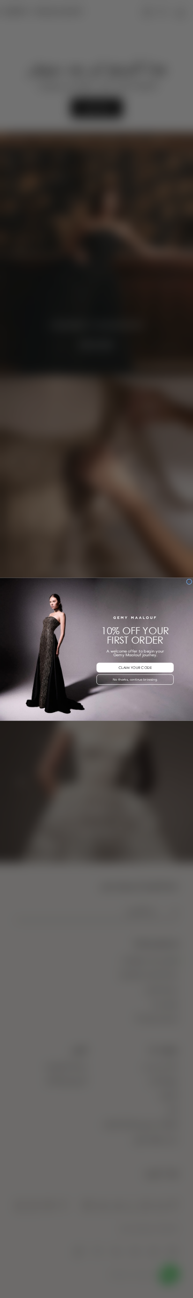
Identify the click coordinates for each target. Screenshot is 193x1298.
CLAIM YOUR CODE (135, 667)
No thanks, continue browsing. (135, 679)
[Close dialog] (189, 581)
